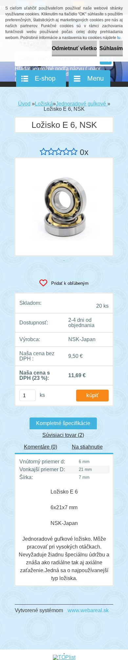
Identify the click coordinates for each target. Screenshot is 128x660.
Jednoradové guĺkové (81, 104)
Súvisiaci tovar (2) (63, 435)
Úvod (24, 104)
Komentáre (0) (40, 447)
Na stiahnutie (87, 447)
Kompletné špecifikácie (63, 423)
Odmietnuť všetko (74, 48)
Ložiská (44, 104)
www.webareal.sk (88, 610)
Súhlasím (111, 48)
